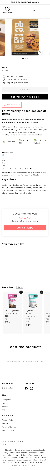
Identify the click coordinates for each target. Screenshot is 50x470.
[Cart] (40, 10)
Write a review (25, 227)
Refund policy (8, 430)
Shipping (6, 423)
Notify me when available (25, 97)
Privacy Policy (8, 420)
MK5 (4, 444)
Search (5, 407)
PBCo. (19, 287)
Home (4, 63)
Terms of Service (9, 427)
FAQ (3, 410)
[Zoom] (40, 52)
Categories (6, 400)
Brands (5, 403)
